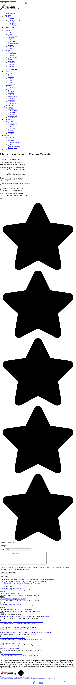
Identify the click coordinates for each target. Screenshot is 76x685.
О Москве (11, 121)
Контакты (9, 677)
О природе (7, 30)
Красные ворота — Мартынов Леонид (13, 599)
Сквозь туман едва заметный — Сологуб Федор (16, 609)
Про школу (11, 66)
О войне (11, 132)
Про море (11, 46)
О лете (10, 32)
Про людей (11, 64)
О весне (10, 39)
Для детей (7, 15)
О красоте (11, 100)
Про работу (12, 68)
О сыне (10, 82)
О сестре (11, 77)
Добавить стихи (26, 677)
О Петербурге (12, 128)
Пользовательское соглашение (45, 679)
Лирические (12, 101)
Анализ (6, 149)
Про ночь (11, 48)
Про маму (11, 55)
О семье (6, 71)
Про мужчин (12, 52)
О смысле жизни (13, 142)
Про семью (11, 84)
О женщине (12, 54)
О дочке (10, 80)
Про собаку (12, 112)
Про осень (11, 38)
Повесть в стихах (14, 146)
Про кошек (11, 114)
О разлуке (11, 24)
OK (41, 683)
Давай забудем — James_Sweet (10, 643)
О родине (7, 119)
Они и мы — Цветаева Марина (10, 604)
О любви (7, 16)
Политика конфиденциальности (24, 679)
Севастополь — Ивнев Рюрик (10, 593)
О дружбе (11, 61)
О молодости (12, 70)
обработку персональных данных (56, 567)
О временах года (13, 43)
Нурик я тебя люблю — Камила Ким (12, 638)
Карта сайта (17, 677)
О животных (8, 107)
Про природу (12, 36)
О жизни (11, 89)
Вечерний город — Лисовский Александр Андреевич (22, 583)
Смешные (11, 105)
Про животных (13, 110)
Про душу (11, 87)
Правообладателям (6, 679)
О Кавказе (11, 133)
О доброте (11, 98)
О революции (12, 123)
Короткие (11, 141)
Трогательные (12, 96)
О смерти (11, 91)
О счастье (11, 93)
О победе (11, 130)
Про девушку (12, 57)
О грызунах (12, 117)
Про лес (10, 45)
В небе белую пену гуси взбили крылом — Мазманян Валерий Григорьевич (26, 632)
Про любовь (12, 22)
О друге (10, 59)
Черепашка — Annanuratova (9, 648)
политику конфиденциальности (18, 569)
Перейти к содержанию (8, 1)
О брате (10, 78)
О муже (10, 75)
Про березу (11, 41)
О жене (10, 73)
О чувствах (8, 86)
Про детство (12, 103)
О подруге (11, 62)
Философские (8, 135)
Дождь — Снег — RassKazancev (11, 654)
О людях (7, 50)
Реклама (3, 677)
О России (11, 126)
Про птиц (11, 109)
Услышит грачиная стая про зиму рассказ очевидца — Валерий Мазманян (29, 579)
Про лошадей (12, 116)
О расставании (13, 25)
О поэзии (11, 137)
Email (2, 549)
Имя (2, 546)
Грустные (11, 94)
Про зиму (11, 34)
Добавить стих (9, 27)
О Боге (10, 144)
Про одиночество (14, 20)
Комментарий (4, 564)
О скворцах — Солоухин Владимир (12, 588)
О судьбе (11, 18)
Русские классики (10, 13)
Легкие (10, 139)
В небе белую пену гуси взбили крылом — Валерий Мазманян (25, 581)
